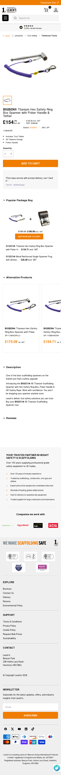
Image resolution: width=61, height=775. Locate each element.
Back (8, 35)
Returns (7, 601)
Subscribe (30, 715)
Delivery (7, 597)
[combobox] (35, 18)
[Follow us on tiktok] (33, 729)
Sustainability (9, 638)
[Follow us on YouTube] (19, 729)
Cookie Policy (9, 629)
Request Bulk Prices (12, 634)
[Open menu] (5, 18)
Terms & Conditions (12, 621)
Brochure (7, 588)
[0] (46, 10)
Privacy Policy (9, 625)
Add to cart (30, 163)
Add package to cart (29, 236)
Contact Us (8, 592)
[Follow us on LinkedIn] (26, 729)
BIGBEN (33, 127)
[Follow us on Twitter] (12, 729)
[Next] (55, 318)
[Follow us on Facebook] (6, 729)
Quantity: (7, 148)
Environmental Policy (13, 605)
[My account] (56, 10)
